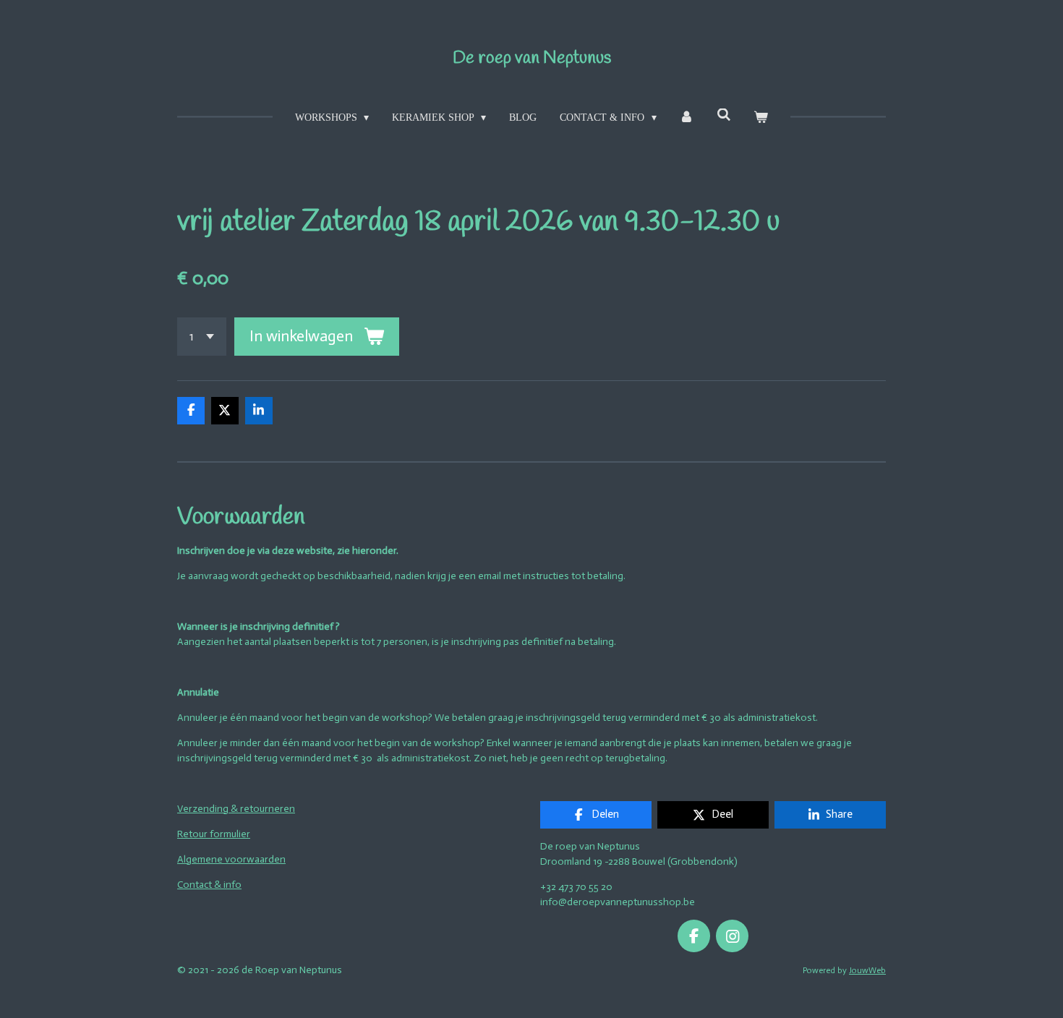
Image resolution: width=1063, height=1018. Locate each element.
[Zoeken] (724, 115)
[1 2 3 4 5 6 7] (201, 336)
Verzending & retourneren (236, 809)
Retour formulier (213, 834)
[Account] (687, 117)
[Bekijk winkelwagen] (761, 117)
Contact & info (209, 884)
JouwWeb (867, 970)
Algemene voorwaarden (231, 859)
